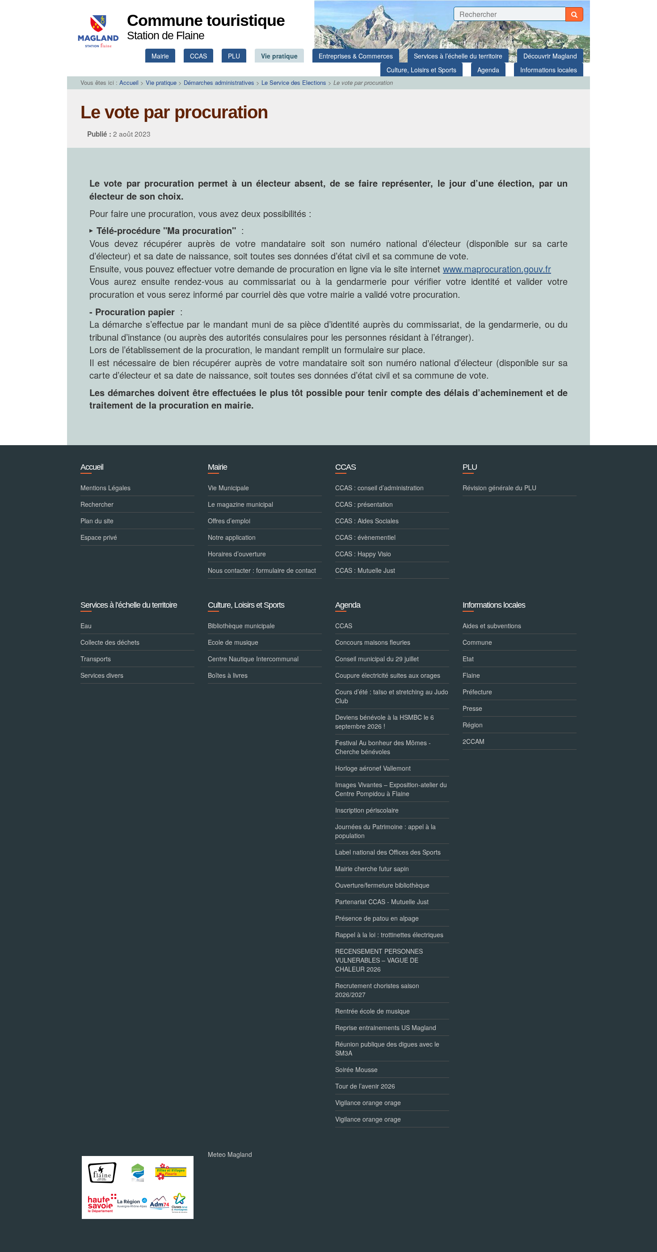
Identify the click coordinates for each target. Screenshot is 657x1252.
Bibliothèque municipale (241, 625)
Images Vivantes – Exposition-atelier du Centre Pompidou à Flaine (391, 789)
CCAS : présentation (364, 504)
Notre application (232, 537)
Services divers (101, 675)
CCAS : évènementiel (365, 537)
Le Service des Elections (293, 82)
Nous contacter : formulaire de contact (262, 570)
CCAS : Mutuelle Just (365, 570)
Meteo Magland (230, 1154)
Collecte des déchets (109, 642)
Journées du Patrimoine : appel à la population (385, 831)
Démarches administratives (219, 82)
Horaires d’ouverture (237, 553)
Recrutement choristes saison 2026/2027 (377, 990)
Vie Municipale (228, 487)
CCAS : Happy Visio (363, 553)
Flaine (471, 675)
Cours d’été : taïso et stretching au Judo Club (391, 696)
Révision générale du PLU (499, 487)
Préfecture (477, 691)
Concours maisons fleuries (372, 642)
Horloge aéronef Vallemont (373, 768)
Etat (468, 658)
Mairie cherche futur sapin (372, 868)
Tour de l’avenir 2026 (365, 1085)
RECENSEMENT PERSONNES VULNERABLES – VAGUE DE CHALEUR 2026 (379, 960)
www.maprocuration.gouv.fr (497, 268)
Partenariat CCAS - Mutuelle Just (382, 901)
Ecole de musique (233, 642)
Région (473, 724)
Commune (477, 642)
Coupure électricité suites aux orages (387, 675)
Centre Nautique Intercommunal (253, 658)
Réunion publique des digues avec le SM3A (387, 1048)
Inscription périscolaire (367, 809)
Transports (95, 658)
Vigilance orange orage (368, 1102)
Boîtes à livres (228, 675)
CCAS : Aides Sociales (367, 520)
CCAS (343, 625)
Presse (472, 708)
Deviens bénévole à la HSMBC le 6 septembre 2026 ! (384, 721)
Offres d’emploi (229, 520)
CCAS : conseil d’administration (379, 487)
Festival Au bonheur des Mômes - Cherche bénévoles (383, 747)
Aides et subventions (492, 625)
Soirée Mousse (356, 1069)
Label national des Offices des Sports (388, 851)
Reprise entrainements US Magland (385, 1027)
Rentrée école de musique (372, 1010)
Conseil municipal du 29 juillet (377, 658)
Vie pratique (161, 82)
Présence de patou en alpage (377, 918)
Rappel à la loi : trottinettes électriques (389, 934)
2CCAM (473, 741)
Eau (86, 625)
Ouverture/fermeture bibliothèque (382, 885)
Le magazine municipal (240, 504)
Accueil (129, 82)
